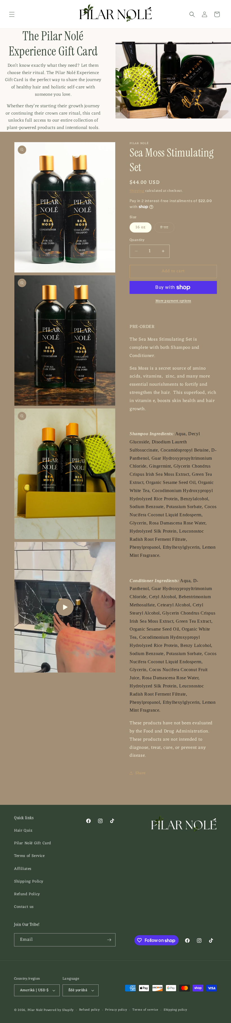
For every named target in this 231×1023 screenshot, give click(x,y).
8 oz (167, 228)
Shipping (137, 191)
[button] (12, 14)
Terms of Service (29, 855)
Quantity (137, 240)
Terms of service (145, 1010)
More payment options (173, 300)
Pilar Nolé (35, 1010)
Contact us (24, 906)
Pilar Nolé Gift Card (32, 843)
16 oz (141, 227)
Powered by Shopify (59, 1010)
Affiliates (23, 868)
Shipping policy (175, 1010)
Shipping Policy (28, 881)
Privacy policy (116, 1010)
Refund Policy (27, 894)
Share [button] (140, 773)
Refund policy (89, 1010)
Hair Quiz (23, 830)
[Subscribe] (109, 939)
